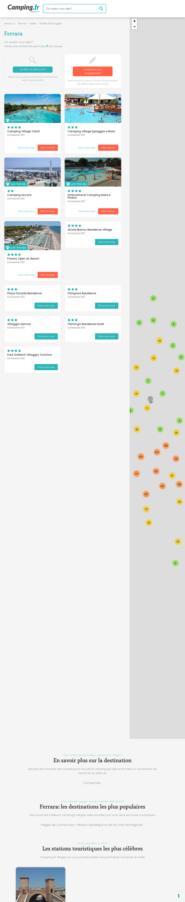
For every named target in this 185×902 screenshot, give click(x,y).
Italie (33, 23)
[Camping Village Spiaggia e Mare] (93, 108)
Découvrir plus (26, 147)
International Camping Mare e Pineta (89, 196)
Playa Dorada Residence (24, 293)
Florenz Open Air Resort (23, 258)
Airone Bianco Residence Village (90, 230)
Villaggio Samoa (19, 324)
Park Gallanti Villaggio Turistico (29, 355)
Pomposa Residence (82, 293)
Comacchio (92, 783)
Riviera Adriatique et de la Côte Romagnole (110, 825)
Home (22, 23)
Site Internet (48, 147)
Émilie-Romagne (51, 23)
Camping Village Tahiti (23, 131)
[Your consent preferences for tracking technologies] (178, 895)
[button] (156, 471)
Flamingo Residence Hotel (86, 324)
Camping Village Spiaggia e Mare (91, 131)
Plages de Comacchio (57, 825)
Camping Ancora (19, 195)
